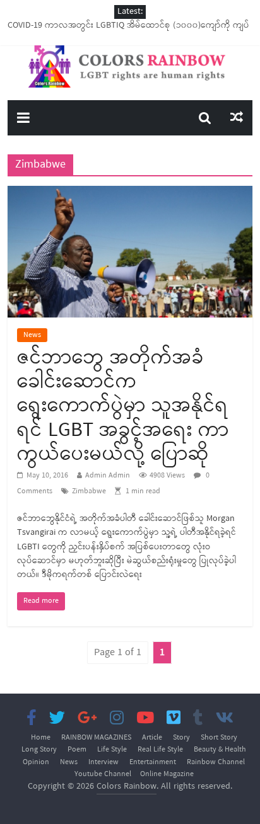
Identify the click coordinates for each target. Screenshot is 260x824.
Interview (103, 762)
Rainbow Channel (216, 762)
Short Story (219, 737)
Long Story (39, 749)
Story (181, 737)
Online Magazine (167, 774)
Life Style (112, 749)
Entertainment (152, 762)
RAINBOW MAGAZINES (96, 737)
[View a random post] (236, 117)
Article (152, 737)
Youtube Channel (102, 774)
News (32, 335)
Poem (77, 749)
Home (40, 737)
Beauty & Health (220, 749)
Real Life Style (160, 749)
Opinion (36, 762)
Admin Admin (107, 475)
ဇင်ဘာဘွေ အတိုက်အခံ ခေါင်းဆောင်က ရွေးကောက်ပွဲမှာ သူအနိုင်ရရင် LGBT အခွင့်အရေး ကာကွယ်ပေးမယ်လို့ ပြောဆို (123, 406)
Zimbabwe (89, 491)
